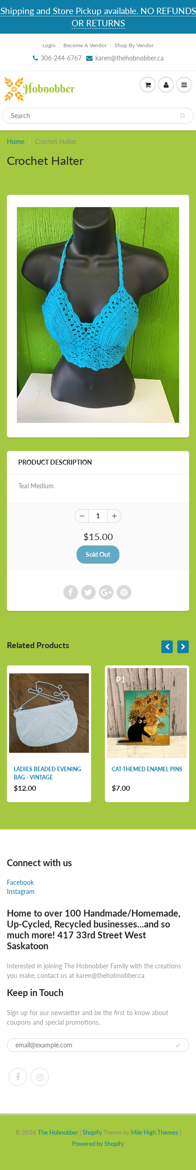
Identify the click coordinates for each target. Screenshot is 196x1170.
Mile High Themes (154, 1132)
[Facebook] (18, 1077)
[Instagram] (40, 1077)
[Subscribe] (178, 1045)
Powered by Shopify (98, 1143)
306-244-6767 (61, 58)
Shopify (92, 1132)
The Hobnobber (58, 1132)
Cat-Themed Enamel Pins (147, 769)
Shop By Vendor (134, 45)
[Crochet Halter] (98, 315)
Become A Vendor (85, 45)
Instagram (21, 891)
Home (15, 141)
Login (49, 45)
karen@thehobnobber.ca (129, 58)
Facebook (20, 882)
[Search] (183, 116)
